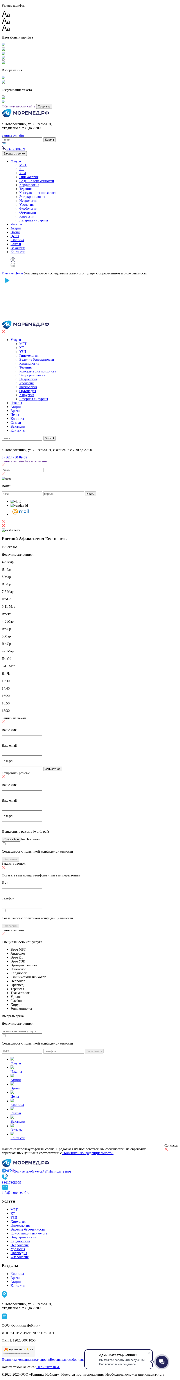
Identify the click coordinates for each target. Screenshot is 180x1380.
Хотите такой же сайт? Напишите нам (42, 1171)
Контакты (18, 252)
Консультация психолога (37, 193)
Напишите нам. (48, 1367)
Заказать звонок (14, 153)
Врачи (15, 232)
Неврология (28, 200)
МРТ (23, 165)
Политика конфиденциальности (26, 1359)
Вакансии (18, 248)
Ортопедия (27, 212)
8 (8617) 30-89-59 (14, 457)
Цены (15, 236)
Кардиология (29, 185)
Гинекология (28, 177)
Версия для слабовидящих (69, 1359)
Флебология (28, 208)
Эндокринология (32, 196)
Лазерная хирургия (33, 220)
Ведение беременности (36, 181)
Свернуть (44, 106)
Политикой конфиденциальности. (87, 1153)
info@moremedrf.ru (15, 1192)
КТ (21, 169)
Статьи (16, 244)
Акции (16, 228)
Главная (8, 273)
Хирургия (26, 216)
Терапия (25, 189)
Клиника (17, 240)
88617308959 (11, 1182)
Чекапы (16, 224)
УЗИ (22, 173)
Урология (26, 204)
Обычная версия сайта (18, 106)
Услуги (16, 161)
